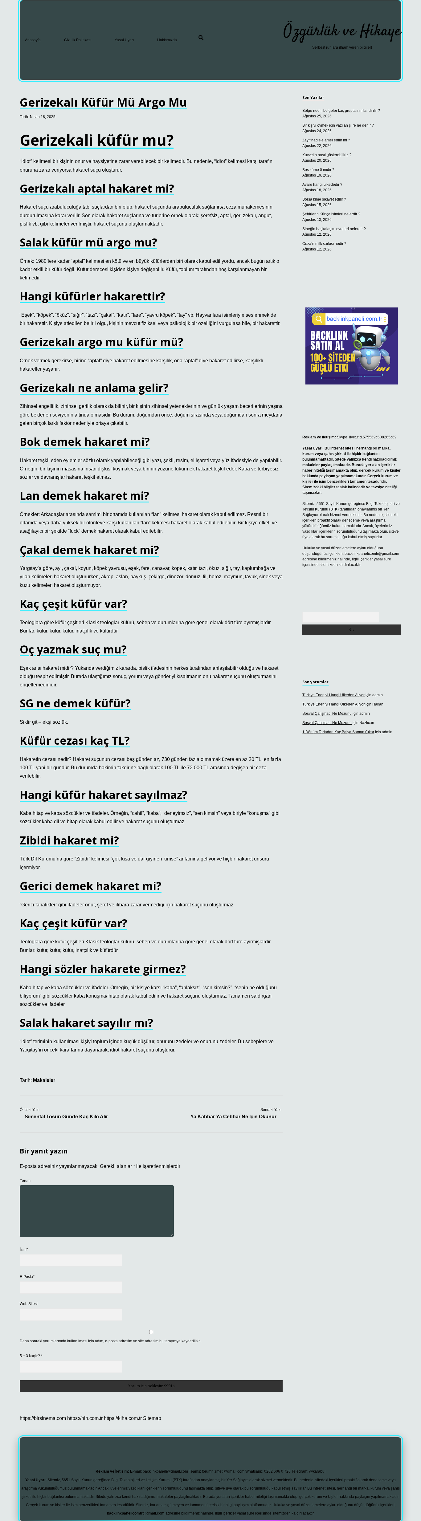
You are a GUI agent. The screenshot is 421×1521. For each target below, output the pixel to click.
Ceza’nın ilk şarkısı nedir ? (324, 244)
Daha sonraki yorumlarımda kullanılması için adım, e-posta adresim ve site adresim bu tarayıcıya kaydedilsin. (111, 1341)
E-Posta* (27, 1277)
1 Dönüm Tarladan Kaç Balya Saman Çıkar (338, 732)
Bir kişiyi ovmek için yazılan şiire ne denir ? (338, 125)
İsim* (24, 1249)
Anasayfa (33, 40)
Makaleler (44, 1080)
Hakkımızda (167, 40)
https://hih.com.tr (85, 1418)
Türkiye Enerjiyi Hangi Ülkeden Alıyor (333, 695)
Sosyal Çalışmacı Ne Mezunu (327, 713)
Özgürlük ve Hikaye (342, 31)
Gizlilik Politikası (77, 40)
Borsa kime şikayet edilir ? (324, 199)
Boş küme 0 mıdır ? (318, 170)
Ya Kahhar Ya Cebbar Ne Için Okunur (233, 1116)
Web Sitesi (29, 1304)
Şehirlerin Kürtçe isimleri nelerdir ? (331, 214)
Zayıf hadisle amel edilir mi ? (326, 140)
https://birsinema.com (43, 1418)
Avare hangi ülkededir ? (322, 184)
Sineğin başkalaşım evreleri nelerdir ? (334, 229)
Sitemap (152, 1418)
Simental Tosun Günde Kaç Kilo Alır (66, 1116)
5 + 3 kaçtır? (31, 1356)
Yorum (25, 1180)
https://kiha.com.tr (123, 1418)
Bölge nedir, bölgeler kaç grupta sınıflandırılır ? (341, 110)
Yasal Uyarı (124, 40)
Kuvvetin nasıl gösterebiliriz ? (326, 155)
